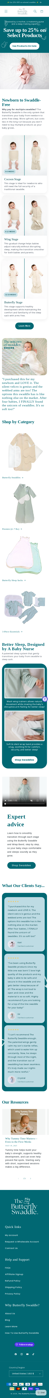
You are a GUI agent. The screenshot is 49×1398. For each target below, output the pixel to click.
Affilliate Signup (14, 1274)
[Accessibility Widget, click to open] (45, 699)
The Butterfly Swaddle (28, 1394)
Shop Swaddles (24, 759)
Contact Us (11, 1248)
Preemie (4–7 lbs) (10, 529)
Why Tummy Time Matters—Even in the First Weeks (21, 1140)
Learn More (24, 326)
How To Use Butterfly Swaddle (22, 1332)
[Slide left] (18, 1178)
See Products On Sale (24, 46)
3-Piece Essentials (11, 632)
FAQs (8, 1267)
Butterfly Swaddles (11, 477)
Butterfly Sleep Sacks (12, 580)
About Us (10, 1313)
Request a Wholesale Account (22, 1241)
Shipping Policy (13, 1287)
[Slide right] (30, 1178)
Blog (7, 1319)
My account (11, 1235)
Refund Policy (12, 1280)
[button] (6, 11)
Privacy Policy (12, 1293)
